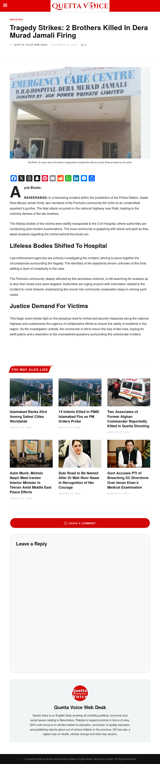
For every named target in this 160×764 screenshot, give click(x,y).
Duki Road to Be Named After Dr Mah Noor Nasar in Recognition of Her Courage (79, 480)
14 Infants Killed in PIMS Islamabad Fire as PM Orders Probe (79, 416)
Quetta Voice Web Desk (31, 44)
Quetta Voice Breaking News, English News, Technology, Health (80, 758)
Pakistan (16, 19)
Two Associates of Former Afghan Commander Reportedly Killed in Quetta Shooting (128, 418)
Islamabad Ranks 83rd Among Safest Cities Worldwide (28, 416)
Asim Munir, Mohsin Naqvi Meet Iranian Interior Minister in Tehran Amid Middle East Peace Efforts (31, 482)
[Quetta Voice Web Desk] (80, 693)
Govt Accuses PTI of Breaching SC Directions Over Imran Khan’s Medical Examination (127, 480)
